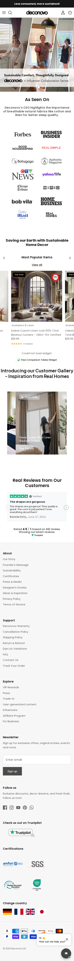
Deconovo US (18, 948)
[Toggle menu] (4, 13)
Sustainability (12, 570)
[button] (35, 87)
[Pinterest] (25, 807)
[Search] (12, 13)
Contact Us (10, 660)
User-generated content (19, 704)
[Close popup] (65, 938)
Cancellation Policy (15, 632)
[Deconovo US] (37, 12)
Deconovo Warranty (16, 626)
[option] (37, 55)
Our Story (9, 559)
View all (37, 265)
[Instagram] (12, 807)
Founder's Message (16, 565)
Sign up (12, 771)
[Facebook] (5, 807)
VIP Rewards (11, 687)
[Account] (62, 13)
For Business (11, 721)
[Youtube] (18, 807)
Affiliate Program (14, 716)
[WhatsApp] (31, 807)
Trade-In (8, 698)
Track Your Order (14, 666)
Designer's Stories (15, 587)
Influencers (10, 710)
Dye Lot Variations (15, 648)
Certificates (11, 576)
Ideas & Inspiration (15, 593)
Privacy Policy (11, 599)
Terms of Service (14, 604)
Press (6, 693)
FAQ (5, 654)
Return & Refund (14, 643)
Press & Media (12, 582)
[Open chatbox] (66, 953)
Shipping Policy (12, 637)
